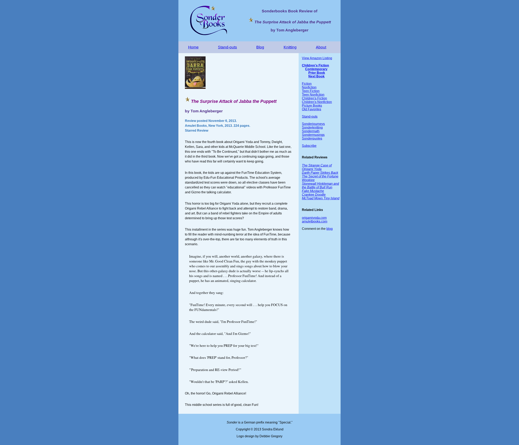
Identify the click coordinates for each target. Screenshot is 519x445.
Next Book (316, 76)
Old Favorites (311, 109)
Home (193, 47)
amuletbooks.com (314, 221)
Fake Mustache (313, 191)
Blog (260, 47)
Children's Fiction (315, 65)
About (321, 47)
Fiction (307, 83)
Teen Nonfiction (313, 94)
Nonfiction (309, 87)
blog (329, 228)
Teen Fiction (311, 91)
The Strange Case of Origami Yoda (317, 167)
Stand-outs (227, 47)
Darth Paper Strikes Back (320, 172)
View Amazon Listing (317, 58)
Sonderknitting (312, 127)
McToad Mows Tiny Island (320, 198)
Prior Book (316, 72)
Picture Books (312, 105)
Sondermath (311, 131)
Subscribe (309, 145)
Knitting (290, 47)
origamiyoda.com (314, 217)
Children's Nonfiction (317, 102)
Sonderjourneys (313, 124)
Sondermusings (313, 135)
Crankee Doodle (314, 194)
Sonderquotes (312, 138)
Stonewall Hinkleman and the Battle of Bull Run (320, 185)
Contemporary (316, 69)
